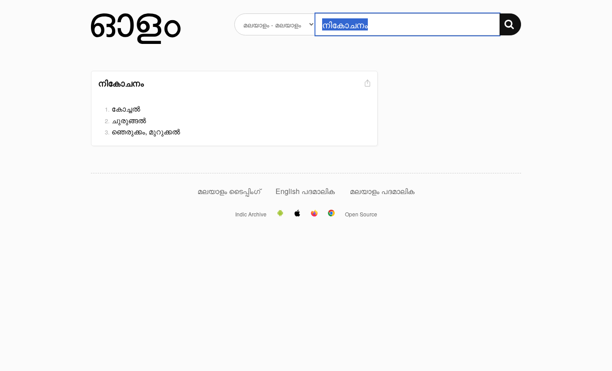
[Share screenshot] (366, 83)
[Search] (510, 24)
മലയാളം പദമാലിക (382, 191)
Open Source (361, 214)
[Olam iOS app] (297, 214)
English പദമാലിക (306, 191)
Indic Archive (251, 214)
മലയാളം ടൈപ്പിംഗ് (229, 191)
